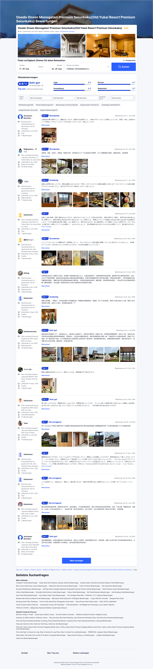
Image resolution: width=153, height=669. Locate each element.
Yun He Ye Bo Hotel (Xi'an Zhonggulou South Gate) (56, 601)
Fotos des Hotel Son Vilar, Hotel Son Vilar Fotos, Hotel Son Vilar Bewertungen (42, 624)
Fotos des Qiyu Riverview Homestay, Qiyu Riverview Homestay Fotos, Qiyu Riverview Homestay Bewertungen (86, 617)
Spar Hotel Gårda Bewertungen (26, 595)
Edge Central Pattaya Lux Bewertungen (80, 635)
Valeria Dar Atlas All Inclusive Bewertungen (63, 586)
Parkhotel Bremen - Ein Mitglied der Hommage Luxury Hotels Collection (90, 605)
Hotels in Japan (35, 570)
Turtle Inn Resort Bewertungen (89, 586)
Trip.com (19, 570)
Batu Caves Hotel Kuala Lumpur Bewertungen (31, 586)
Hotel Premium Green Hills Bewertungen (115, 589)
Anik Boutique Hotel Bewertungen (123, 592)
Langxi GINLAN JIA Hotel (99, 598)
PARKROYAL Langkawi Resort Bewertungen (103, 632)
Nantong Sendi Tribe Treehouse (27, 601)
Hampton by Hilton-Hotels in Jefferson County (31, 617)
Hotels (26, 570)
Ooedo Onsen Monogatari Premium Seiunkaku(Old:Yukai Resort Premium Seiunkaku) (103, 570)
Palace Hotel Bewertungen (76, 592)
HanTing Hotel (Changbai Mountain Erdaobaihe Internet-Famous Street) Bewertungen (72, 589)
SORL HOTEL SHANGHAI (107, 601)
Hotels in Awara (67, 570)
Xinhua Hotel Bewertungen (25, 592)
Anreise (22, 65)
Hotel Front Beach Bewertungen (27, 638)
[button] (132, 3)
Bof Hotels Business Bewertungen (98, 592)
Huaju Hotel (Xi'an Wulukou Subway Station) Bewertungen (59, 583)
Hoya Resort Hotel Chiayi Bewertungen (52, 595)
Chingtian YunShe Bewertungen (27, 583)
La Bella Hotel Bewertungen (105, 635)
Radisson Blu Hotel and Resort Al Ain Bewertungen (33, 598)
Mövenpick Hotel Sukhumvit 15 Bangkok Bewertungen (70, 598)
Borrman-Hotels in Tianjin (24, 614)
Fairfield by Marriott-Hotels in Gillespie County (91, 614)
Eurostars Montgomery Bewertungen (28, 589)
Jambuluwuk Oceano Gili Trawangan (52, 605)
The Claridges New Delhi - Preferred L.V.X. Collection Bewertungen (90, 595)
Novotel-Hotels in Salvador (65, 614)
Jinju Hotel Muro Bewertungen (112, 586)
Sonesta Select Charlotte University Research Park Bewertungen (102, 583)
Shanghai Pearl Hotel (116, 598)
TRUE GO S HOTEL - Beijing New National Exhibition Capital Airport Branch (41, 608)
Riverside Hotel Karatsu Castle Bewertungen (51, 592)
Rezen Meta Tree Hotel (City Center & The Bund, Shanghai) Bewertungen (41, 635)
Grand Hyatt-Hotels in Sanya (44, 614)
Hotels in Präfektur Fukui (51, 570)
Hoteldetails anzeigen (67, 31)
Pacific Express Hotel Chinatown (27, 605)
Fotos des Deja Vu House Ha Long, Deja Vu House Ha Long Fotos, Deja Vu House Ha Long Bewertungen (51, 632)
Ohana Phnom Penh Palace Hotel (86, 601)
